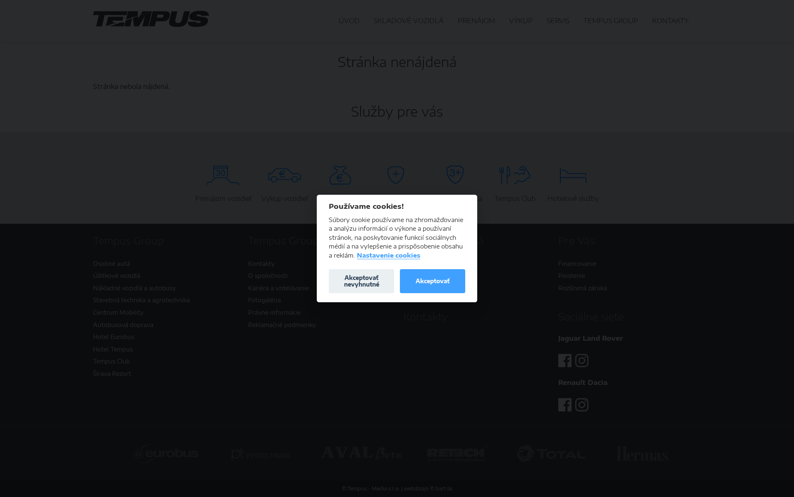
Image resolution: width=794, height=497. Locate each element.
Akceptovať (433, 280)
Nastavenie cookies (388, 255)
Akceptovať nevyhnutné (361, 281)
